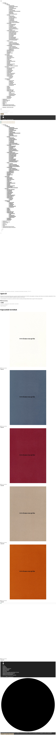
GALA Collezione (10, 56)
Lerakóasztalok (11, 20)
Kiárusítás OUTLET (6, 670)
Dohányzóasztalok (12, 16)
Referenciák (5, 102)
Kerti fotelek (11, 36)
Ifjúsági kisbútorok (12, 46)
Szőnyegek (9, 88)
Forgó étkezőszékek (12, 8)
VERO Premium (9, 55)
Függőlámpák (11, 82)
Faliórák (8, 209)
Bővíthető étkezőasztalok (13, 6)
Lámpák (8, 79)
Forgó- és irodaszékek (13, 42)
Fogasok (10, 77)
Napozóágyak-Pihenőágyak (13, 38)
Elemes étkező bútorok (13, 135)
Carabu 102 (2, 543)
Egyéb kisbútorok (10, 197)
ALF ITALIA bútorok (10, 172)
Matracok (10, 29)
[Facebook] (1, 302)
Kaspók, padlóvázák (10, 89)
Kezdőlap (2, 291)
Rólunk (4, 103)
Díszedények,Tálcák (12, 94)
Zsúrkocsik (11, 76)
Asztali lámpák (11, 80)
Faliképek (8, 87)
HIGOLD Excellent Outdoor (13, 31)
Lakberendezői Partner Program (8, 104)
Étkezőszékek (11, 7)
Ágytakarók (9, 96)
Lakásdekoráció (7, 78)
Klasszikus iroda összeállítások (14, 44)
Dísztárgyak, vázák (10, 90)
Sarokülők (8, 62)
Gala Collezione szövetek (9, 291)
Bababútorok (11, 49)
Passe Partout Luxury (10, 57)
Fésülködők (9, 72)
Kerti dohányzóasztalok (13, 39)
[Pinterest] (3, 302)
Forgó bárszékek (12, 10)
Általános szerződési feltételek (8, 674)
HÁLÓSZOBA (9, 23)
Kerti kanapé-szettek (12, 33)
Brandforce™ (11, 676)
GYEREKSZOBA (9, 45)
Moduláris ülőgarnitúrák (11, 61)
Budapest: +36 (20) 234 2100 (8, 107)
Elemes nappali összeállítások (14, 22)
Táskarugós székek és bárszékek (14, 11)
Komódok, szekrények (13, 17)
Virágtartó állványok (10, 74)
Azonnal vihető (5, 100)
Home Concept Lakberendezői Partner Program (11, 672)
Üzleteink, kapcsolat (6, 221)
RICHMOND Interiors (10, 50)
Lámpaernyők (11, 85)
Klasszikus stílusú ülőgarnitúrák (12, 65)
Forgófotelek (9, 60)
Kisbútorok (7, 66)
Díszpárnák (9, 98)
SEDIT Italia (9, 51)
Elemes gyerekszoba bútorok (14, 48)
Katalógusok (5, 99)
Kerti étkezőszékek (12, 159)
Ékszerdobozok (11, 95)
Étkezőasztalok (11, 5)
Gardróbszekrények (12, 26)
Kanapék (8, 184)
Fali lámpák (11, 83)
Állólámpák (11, 81)
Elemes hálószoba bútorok (13, 28)
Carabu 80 (2, 485)
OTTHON (6, 3)
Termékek (4, 2)
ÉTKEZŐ (8, 4)
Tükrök (8, 86)
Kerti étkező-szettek (12, 34)
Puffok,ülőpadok (10, 64)
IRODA (8, 40)
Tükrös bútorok (9, 75)
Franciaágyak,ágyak (12, 24)
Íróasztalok (11, 41)
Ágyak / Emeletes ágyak (13, 47)
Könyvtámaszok (11, 93)
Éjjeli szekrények (12, 25)
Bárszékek (11, 9)
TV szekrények (11, 19)
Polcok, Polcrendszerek (13, 21)
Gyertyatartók (9, 97)
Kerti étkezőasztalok (12, 37)
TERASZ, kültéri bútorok (11, 30)
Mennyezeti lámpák (12, 84)
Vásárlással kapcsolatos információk (9, 105)
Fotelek (8, 59)
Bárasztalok (11, 12)
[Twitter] (2, 302)
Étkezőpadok (11, 13)
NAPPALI (8, 14)
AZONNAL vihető (10, 52)
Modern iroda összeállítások (14, 43)
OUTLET (8, 53)
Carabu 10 (2, 369)
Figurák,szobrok (12, 91)
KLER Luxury (9, 58)
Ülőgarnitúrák (11, 15)
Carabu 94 (2, 601)
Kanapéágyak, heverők (11, 63)
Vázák (10, 92)
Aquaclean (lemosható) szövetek (21, 291)
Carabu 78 (2, 427)
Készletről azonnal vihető (7, 668)
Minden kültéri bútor (12, 32)
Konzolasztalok (11, 18)
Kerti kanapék (11, 35)
